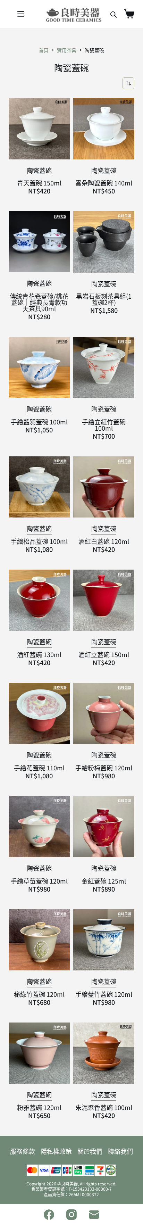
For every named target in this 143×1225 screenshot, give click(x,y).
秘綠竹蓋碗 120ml (39, 994)
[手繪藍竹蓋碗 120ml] (103, 939)
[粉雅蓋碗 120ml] (39, 1053)
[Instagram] (71, 1214)
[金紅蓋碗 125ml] (103, 826)
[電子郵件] (94, 1214)
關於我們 (89, 1151)
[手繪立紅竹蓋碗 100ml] (103, 367)
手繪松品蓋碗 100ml (39, 541)
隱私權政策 (56, 1151)
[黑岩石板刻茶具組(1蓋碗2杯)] (103, 241)
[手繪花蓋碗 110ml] (39, 713)
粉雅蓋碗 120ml (39, 1107)
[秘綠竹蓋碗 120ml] (39, 939)
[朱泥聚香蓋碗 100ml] (103, 1053)
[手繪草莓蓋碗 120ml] (39, 826)
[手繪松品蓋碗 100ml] (39, 487)
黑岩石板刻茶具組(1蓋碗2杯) (104, 299)
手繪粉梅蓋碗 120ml (103, 767)
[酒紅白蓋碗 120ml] (103, 487)
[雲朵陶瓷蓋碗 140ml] (103, 128)
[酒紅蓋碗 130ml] (39, 600)
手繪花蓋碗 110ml (39, 767)
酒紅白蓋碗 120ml (103, 541)
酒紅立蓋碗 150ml (103, 654)
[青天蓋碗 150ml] (39, 128)
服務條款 (22, 1151)
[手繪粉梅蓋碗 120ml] (103, 713)
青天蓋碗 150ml (39, 182)
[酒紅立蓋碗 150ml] (103, 600)
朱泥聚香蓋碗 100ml (103, 1107)
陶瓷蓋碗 (39, 170)
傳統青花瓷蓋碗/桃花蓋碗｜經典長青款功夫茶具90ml (39, 302)
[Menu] (20, 13)
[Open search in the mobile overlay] (113, 14)
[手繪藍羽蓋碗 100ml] (39, 367)
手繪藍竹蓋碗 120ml (103, 994)
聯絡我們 (120, 1151)
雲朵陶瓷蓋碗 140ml (103, 182)
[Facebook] (49, 1214)
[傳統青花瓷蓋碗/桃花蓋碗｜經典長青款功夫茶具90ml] (39, 241)
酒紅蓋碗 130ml (39, 654)
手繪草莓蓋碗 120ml (39, 880)
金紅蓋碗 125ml (104, 880)
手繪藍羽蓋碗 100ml (39, 421)
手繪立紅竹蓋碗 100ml (104, 424)
